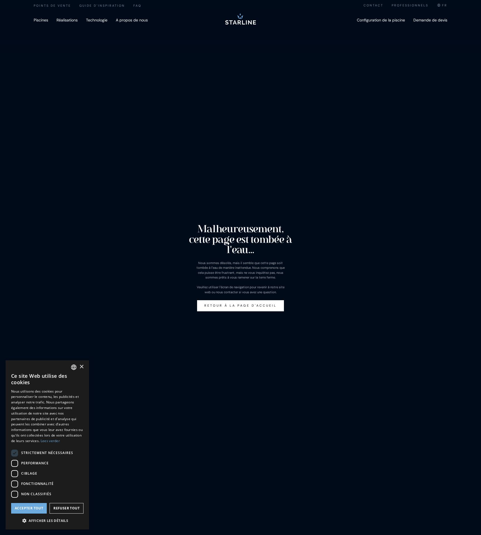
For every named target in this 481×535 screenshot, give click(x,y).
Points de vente (52, 6)
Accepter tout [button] (29, 508)
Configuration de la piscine (381, 20)
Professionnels (410, 5)
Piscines (41, 20)
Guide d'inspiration (102, 6)
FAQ (137, 6)
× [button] (81, 367)
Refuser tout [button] (66, 508)
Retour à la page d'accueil (240, 305)
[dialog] (47, 444)
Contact (373, 5)
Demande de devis (430, 20)
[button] (47, 520)
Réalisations (67, 20)
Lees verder (50, 440)
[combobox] (442, 5)
